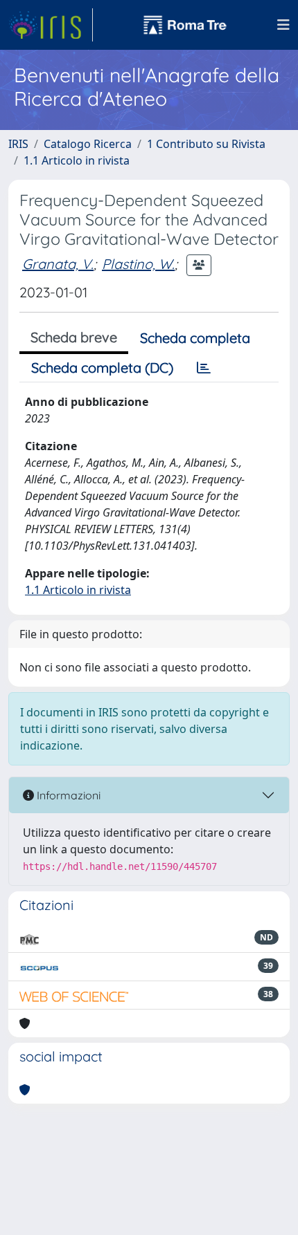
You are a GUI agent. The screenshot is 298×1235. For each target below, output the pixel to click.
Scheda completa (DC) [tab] (102, 367)
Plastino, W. (138, 263)
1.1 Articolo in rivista (77, 160)
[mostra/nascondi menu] (283, 25)
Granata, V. (58, 263)
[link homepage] (50, 24)
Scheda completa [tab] (195, 337)
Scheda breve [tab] (73, 337)
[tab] (203, 367)
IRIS (18, 143)
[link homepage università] (185, 24)
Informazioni (67, 795)
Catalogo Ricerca (88, 143)
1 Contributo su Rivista (206, 143)
